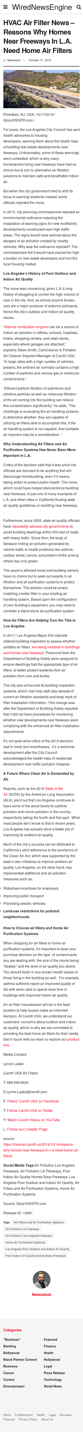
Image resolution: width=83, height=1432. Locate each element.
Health (49, 1353)
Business (10, 1366)
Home (7, 1415)
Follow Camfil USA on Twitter (30, 1110)
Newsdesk (14, 60)
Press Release (54, 1373)
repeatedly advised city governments (40, 526)
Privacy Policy (28, 1419)
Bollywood (11, 1353)
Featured (50, 1339)
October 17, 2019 (40, 60)
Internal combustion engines (26, 326)
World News (53, 1386)
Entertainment (14, 1386)
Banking (9, 1346)
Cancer (8, 1373)
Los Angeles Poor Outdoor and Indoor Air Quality (37, 1249)
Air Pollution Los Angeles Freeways (29, 1235)
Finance (50, 1346)
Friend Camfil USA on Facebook (33, 1101)
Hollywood (52, 1359)
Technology (53, 1379)
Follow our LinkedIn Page (27, 1129)
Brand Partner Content (20, 1359)
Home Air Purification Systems (25, 1242)
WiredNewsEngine (42, 6)
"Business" (12, 1339)
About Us (47, 1419)
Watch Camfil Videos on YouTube (33, 1119)
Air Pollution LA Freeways (22, 1229)
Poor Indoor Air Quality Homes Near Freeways (36, 1255)
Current (9, 1379)
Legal (48, 1366)
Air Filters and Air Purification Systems (39, 1222)
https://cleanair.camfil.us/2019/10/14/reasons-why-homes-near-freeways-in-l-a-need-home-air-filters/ (41, 1150)
